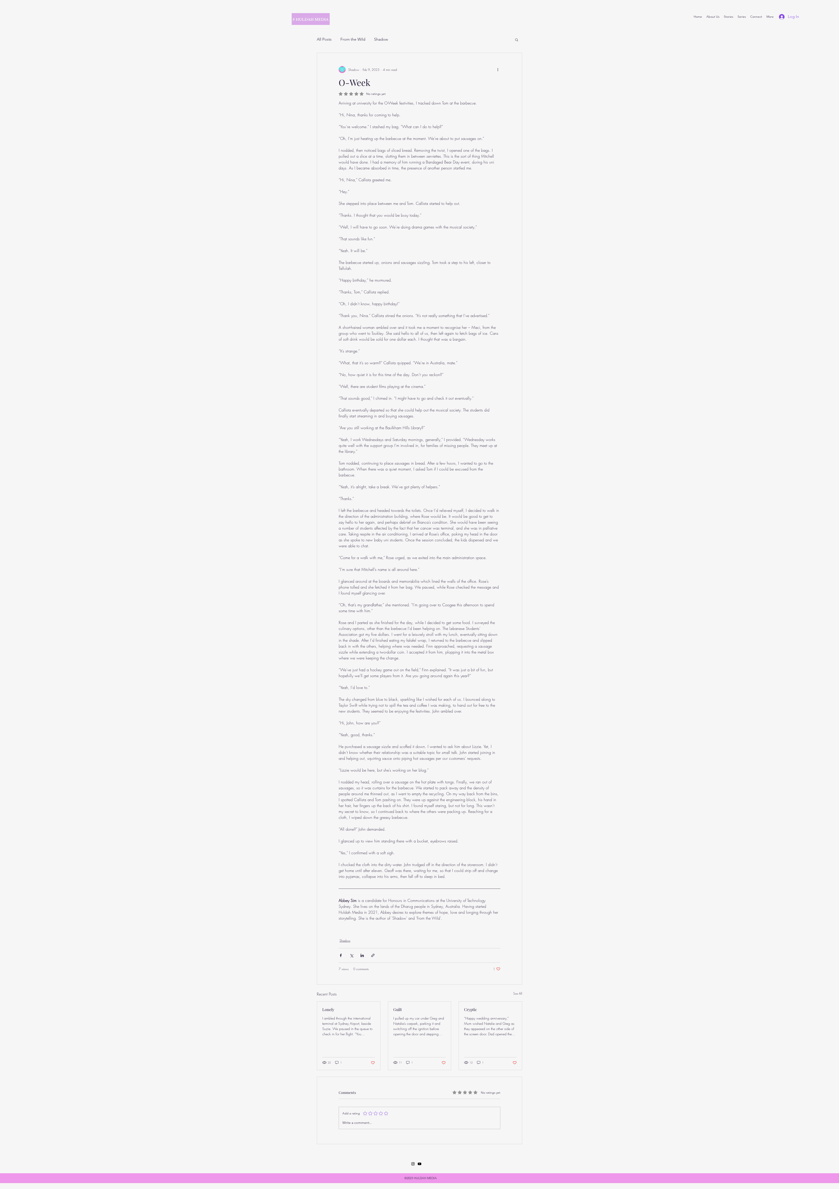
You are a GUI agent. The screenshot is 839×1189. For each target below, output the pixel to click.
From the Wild (352, 39)
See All (517, 993)
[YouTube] (419, 1164)
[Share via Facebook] (341, 955)
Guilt (397, 1009)
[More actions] (497, 69)
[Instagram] (413, 1164)
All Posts (324, 39)
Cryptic (470, 1009)
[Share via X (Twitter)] (351, 955)
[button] (517, 39)
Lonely (328, 1009)
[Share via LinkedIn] (362, 955)
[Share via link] (373, 955)
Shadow (381, 39)
